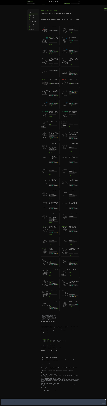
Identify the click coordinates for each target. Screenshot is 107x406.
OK (103, 403)
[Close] (105, 399)
